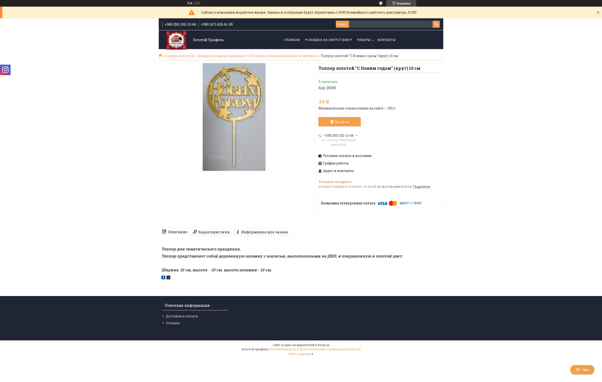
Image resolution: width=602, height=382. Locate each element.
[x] (168, 278)
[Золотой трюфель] (176, 40)
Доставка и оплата (182, 316)
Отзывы (173, 323)
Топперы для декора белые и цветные (283, 56)
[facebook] (163, 278)
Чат (586, 370)
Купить (342, 121)
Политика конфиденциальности (336, 349)
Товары (363, 40)
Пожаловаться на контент (289, 349)
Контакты (386, 40)
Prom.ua (323, 345)
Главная (292, 40)
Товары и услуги (179, 56)
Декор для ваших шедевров (222, 56)
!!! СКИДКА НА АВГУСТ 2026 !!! (328, 40)
